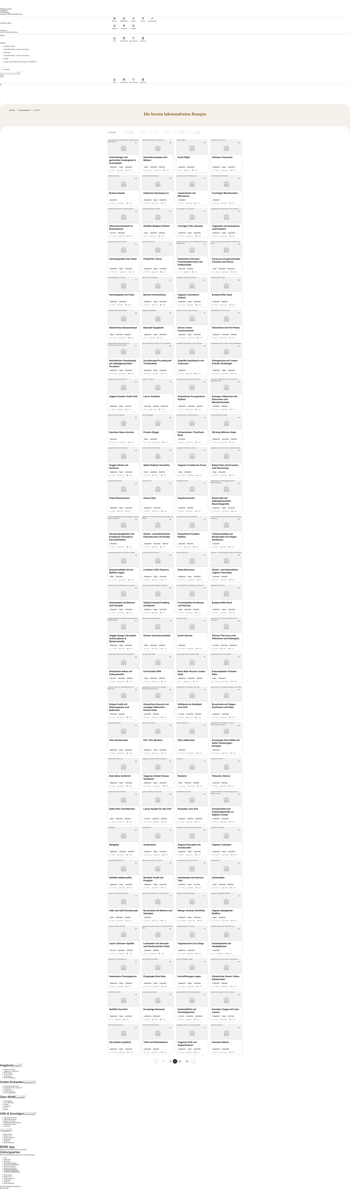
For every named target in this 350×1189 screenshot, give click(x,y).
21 (170, 1061)
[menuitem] (114, 19)
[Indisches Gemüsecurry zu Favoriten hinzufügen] (170, 178)
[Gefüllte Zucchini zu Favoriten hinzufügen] (136, 995)
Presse (5, 1107)
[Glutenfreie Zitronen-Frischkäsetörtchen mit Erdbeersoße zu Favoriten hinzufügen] (204, 244)
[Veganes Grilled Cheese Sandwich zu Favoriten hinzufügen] (170, 761)
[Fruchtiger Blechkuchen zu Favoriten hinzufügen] (239, 178)
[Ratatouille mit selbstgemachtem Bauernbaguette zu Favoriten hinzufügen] (239, 483)
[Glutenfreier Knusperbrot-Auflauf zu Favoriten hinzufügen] (204, 382)
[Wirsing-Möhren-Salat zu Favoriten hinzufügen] (239, 418)
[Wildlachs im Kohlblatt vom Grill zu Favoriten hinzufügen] (204, 690)
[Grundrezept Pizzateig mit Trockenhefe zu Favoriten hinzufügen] (170, 346)
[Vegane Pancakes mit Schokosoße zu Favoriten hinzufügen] (204, 830)
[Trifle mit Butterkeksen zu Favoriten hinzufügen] (170, 1028)
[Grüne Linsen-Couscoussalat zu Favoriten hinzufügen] (204, 313)
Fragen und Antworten (10, 1117)
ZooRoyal (6, 1141)
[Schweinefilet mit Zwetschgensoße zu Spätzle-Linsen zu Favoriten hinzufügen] (239, 794)
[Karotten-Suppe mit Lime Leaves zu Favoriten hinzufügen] (239, 995)
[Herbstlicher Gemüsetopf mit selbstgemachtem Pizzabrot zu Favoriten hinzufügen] (136, 346)
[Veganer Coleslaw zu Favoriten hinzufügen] (239, 830)
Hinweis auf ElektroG (10, 1168)
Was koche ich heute (9, 1124)
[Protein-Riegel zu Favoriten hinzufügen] (170, 418)
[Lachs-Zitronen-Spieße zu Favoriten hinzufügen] (136, 929)
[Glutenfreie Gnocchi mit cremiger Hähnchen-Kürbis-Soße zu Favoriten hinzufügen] (170, 690)
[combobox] (8, 74)
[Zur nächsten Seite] (193, 1061)
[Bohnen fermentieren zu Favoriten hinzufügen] (170, 280)
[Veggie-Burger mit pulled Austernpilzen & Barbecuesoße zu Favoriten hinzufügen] (136, 621)
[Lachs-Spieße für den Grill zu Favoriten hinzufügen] (170, 794)
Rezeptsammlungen (24, 110)
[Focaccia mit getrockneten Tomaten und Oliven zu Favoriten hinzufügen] (239, 244)
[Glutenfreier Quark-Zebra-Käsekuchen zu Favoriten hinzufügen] (239, 962)
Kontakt (6, 1109)
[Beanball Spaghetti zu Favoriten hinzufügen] (170, 313)
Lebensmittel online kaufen (11, 1086)
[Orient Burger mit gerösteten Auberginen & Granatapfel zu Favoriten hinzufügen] (136, 143)
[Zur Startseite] (6, 3)
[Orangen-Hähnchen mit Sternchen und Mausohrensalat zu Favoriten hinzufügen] (239, 382)
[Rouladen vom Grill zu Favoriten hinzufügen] (204, 794)
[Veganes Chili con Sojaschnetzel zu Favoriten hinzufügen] (204, 1028)
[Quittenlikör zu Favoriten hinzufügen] (239, 863)
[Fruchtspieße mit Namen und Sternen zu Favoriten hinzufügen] (204, 588)
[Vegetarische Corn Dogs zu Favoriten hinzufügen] (204, 929)
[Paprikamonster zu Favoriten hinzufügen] (204, 483)
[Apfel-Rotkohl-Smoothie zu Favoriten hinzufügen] (170, 450)
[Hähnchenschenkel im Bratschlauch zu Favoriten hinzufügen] (136, 211)
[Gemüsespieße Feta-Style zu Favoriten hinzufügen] (136, 244)
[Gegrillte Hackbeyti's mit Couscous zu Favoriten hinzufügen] (204, 346)
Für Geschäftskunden (10, 1093)
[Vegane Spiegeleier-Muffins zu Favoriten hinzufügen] (239, 896)
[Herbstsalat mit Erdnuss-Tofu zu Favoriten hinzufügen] (204, 863)
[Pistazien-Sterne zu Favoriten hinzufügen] (239, 761)
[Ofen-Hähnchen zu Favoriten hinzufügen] (204, 725)
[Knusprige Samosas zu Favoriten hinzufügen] (170, 995)
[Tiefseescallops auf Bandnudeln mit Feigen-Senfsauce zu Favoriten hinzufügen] (239, 519)
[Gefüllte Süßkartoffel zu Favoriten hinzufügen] (136, 863)
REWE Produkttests (9, 1078)
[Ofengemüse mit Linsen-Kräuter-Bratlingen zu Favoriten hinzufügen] (239, 346)
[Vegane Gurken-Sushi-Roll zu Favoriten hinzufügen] (136, 382)
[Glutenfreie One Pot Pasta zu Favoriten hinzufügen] (239, 313)
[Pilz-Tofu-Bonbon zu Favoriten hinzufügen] (170, 725)
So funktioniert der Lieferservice (13, 1088)
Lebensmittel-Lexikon (10, 1119)
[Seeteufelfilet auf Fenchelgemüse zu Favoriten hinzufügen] (204, 995)
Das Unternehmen (9, 1102)
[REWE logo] (3, 43)
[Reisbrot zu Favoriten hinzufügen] (204, 761)
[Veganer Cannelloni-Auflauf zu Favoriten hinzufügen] (204, 280)
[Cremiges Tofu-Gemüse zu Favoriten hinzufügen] (204, 211)
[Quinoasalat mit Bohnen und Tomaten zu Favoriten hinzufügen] (136, 588)
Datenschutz (7, 1159)
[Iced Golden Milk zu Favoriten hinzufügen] (170, 657)
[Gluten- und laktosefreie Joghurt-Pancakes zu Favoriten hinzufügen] (239, 555)
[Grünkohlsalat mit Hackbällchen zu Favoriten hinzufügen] (239, 929)
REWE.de (12, 110)
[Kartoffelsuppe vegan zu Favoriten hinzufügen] (204, 962)
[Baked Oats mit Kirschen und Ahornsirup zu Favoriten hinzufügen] (239, 450)
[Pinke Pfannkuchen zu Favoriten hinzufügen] (136, 483)
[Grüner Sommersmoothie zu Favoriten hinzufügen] (170, 621)
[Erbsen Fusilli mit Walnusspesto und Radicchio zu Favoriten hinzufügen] (136, 690)
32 (187, 1061)
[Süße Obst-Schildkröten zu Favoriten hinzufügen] (136, 794)
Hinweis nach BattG (9, 1166)
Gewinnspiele (8, 1076)
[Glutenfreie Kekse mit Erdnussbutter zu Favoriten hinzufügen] (136, 657)
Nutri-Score (7, 1126)
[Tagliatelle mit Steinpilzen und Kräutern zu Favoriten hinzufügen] (239, 211)
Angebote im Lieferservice (11, 1071)
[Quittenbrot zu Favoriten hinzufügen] (170, 830)
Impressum (7, 1161)
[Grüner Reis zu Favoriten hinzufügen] (170, 483)
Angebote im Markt (9, 1069)
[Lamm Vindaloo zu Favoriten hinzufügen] (170, 382)
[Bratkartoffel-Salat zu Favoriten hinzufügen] (239, 280)
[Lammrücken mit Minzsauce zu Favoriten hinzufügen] (204, 178)
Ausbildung (7, 1106)
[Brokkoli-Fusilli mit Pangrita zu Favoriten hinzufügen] (170, 863)
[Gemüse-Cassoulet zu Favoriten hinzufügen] (239, 143)
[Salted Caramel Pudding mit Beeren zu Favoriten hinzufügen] (170, 588)
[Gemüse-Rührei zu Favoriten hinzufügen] (239, 1028)
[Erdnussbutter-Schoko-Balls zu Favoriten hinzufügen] (239, 657)
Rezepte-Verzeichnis (9, 1121)
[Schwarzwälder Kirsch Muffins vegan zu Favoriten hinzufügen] (136, 555)
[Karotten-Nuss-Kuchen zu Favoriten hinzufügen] (136, 418)
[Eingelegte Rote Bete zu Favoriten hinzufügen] (170, 962)
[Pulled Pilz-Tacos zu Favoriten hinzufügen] (170, 244)
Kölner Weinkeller (9, 1142)
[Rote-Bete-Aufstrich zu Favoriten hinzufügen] (136, 761)
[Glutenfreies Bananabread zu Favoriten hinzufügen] (136, 313)
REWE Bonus (8, 1073)
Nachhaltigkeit (8, 1101)
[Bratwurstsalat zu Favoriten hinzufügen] (136, 178)
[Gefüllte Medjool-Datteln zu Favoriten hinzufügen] (170, 211)
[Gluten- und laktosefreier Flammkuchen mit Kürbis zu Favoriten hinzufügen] (170, 519)
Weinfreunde (7, 1139)
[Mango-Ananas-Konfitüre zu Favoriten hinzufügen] (204, 896)
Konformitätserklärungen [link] (10, 1169)
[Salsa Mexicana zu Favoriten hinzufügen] (204, 555)
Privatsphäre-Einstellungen (11, 1164)
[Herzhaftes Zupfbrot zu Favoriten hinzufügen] (136, 1028)
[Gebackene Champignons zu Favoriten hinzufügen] (136, 962)
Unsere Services (8, 1074)
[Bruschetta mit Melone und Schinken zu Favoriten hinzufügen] (170, 896)
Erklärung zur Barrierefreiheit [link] (11, 1171)
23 (180, 1061)
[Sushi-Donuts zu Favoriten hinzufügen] (204, 621)
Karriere (6, 1104)
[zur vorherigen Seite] (156, 1061)
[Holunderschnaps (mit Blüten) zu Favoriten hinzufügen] (170, 143)
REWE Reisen (8, 1134)
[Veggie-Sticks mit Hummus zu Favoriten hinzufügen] (136, 450)
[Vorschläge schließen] (2, 76)
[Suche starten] (19, 73)
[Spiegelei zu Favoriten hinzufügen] (136, 830)
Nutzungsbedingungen (10, 1163)
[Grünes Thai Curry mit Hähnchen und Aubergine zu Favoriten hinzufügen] (239, 621)
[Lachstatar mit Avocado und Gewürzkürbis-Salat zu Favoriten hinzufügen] (170, 929)
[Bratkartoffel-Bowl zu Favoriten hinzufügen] (239, 588)
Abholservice (7, 1089)
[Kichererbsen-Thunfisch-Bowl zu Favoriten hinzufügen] (204, 418)
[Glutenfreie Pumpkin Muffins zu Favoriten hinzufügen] (204, 519)
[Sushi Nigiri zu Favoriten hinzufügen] (204, 143)
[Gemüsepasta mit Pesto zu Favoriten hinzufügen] (136, 280)
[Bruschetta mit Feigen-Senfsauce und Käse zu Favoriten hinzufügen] (239, 690)
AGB (5, 1158)
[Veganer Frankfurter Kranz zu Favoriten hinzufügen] (204, 450)
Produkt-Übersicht (9, 1091)
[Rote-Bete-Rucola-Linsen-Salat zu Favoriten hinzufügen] (204, 657)
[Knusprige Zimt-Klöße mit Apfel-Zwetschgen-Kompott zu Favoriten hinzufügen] (239, 725)
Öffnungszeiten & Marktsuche (12, 1122)
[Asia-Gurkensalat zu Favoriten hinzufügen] (136, 725)
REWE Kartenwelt (9, 1137)
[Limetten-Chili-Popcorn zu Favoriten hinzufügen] (170, 555)
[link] (177, 47)
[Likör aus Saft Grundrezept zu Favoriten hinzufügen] (136, 896)
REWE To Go (8, 1136)
